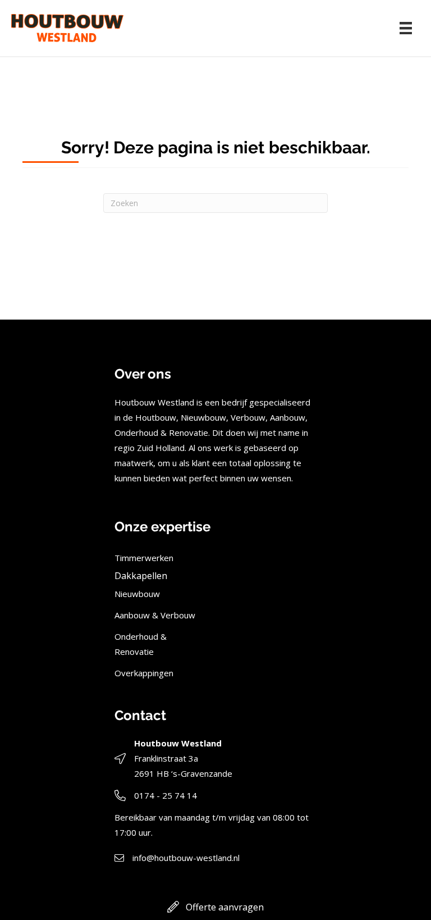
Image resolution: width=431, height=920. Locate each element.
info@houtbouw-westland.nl (186, 857)
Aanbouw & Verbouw (154, 615)
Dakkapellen (140, 576)
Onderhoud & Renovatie (140, 644)
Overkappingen (143, 672)
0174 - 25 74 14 (165, 795)
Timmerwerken (143, 557)
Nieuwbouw (137, 593)
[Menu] (406, 28)
